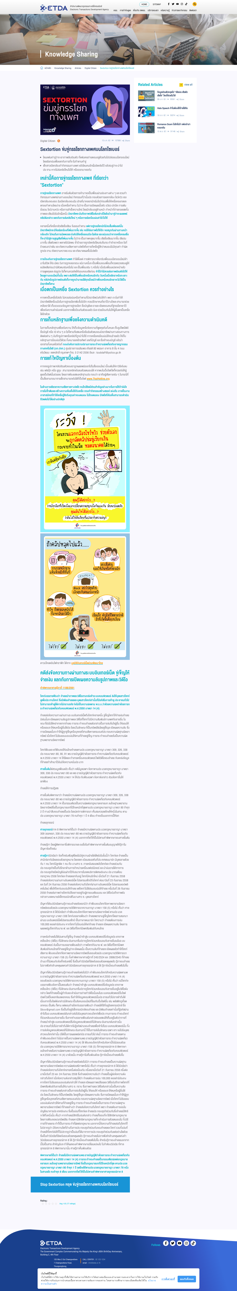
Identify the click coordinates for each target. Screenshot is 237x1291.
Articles (78, 68)
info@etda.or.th (94, 1262)
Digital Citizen (91, 68)
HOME (144, 4)
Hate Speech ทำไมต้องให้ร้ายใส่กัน (172, 108)
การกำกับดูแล (125, 10)
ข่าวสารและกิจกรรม (179, 10)
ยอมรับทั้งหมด (187, 1279)
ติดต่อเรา (193, 10)
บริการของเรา (153, 10)
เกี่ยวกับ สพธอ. (139, 10)
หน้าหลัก (48, 68)
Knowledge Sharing (62, 68)
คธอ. (116, 10)
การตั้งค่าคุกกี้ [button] (168, 1279)
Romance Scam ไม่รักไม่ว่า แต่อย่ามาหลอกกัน (173, 126)
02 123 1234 (100, 1259)
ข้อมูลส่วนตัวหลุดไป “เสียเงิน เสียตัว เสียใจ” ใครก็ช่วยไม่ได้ (172, 93)
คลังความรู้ (165, 10)
